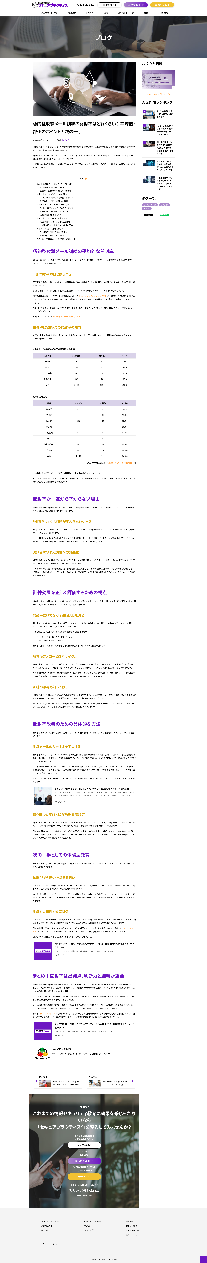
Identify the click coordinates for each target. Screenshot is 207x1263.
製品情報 (165, 205)
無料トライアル (163, 5)
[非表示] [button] (86, 179)
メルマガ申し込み (133, 1230)
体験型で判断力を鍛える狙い (55, 232)
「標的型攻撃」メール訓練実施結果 (66, 316)
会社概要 (130, 1221)
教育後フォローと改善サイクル (55, 211)
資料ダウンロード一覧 (126, 13)
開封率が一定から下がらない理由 (53, 194)
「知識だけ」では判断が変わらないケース (60, 197)
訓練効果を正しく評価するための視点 (54, 204)
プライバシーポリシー (50, 1244)
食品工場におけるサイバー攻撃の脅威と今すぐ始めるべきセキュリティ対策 (165, 165)
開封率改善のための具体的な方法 (53, 218)
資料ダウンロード (137, 5)
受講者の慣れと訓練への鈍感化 (56, 201)
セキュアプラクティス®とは (49, 13)
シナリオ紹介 (89, 13)
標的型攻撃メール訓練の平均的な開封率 (56, 183)
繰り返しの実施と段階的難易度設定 (58, 225)
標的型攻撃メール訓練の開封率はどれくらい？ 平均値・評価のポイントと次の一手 (165, 148)
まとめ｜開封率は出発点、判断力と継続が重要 (58, 239)
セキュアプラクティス (47, 1013)
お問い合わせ (111, 5)
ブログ (146, 13)
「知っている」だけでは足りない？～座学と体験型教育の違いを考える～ (165, 130)
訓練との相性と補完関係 (53, 235)
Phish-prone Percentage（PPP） (92, 295)
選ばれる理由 (73, 13)
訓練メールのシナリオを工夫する (56, 221)
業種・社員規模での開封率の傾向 (57, 190)
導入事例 (105, 13)
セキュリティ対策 (151, 205)
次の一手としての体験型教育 (51, 228)
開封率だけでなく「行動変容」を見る (58, 208)
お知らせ (87, 1225)
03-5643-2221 (87, 4)
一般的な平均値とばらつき (54, 187)
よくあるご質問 (163, 13)
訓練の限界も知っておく (53, 214)
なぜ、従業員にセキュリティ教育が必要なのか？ (165, 114)
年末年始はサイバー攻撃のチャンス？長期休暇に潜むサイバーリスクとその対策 (164, 183)
